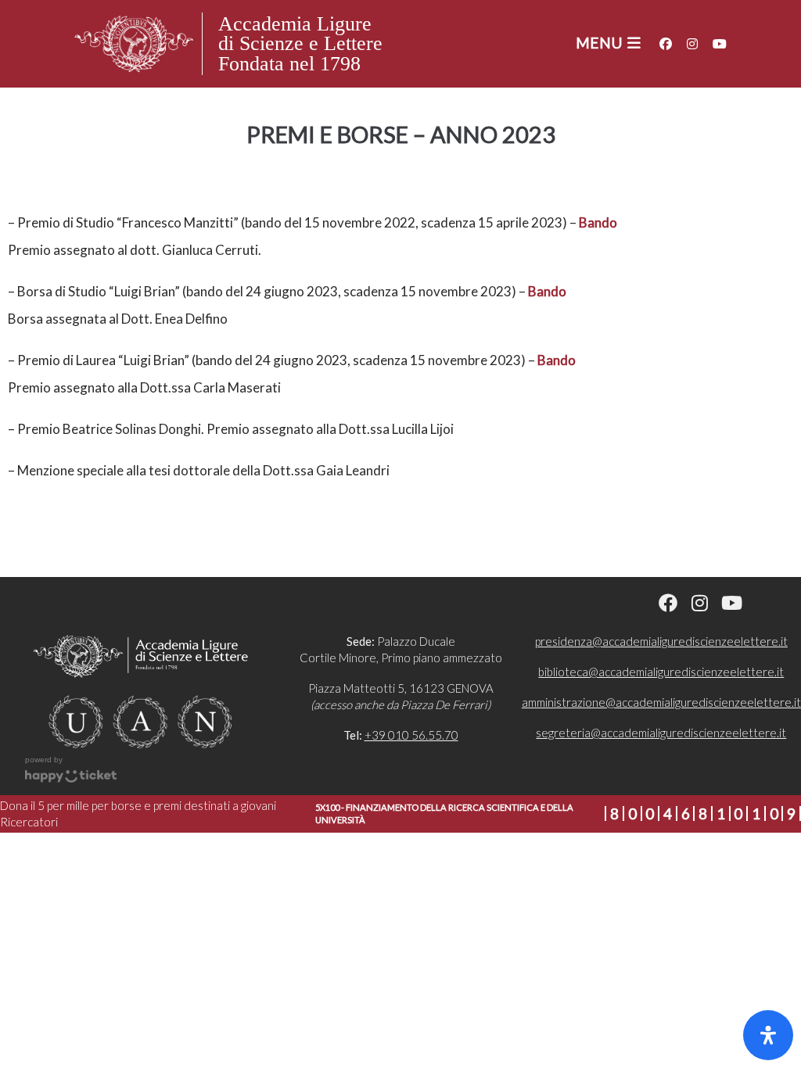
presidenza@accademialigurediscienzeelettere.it (661, 641)
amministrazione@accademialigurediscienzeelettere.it (661, 702)
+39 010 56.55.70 (411, 735)
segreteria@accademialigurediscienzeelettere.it (661, 733)
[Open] (768, 1035)
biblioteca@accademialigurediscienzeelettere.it (661, 672)
